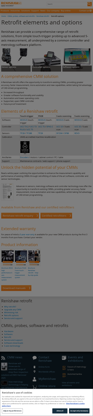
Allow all (60, 411)
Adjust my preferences (12, 411)
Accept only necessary (79, 411)
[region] (46, 402)
